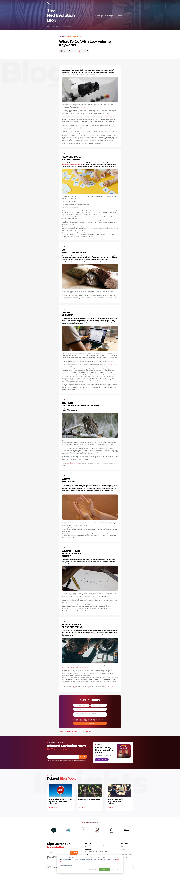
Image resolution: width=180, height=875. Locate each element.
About (102, 3)
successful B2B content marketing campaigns (75, 667)
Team (118, 3)
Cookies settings (93, 869)
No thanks (115, 869)
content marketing (73, 463)
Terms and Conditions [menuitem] (127, 854)
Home (97, 3)
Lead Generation (86, 731)
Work (113, 3)
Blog (123, 3)
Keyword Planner (78, 221)
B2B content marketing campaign (72, 164)
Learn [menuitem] (122, 852)
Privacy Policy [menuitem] (124, 857)
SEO (61, 731)
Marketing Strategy (71, 731)
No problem (104, 869)
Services (107, 3)
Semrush (69, 123)
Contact (128, 3)
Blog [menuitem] (122, 846)
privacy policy (51, 762)
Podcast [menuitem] (123, 849)
